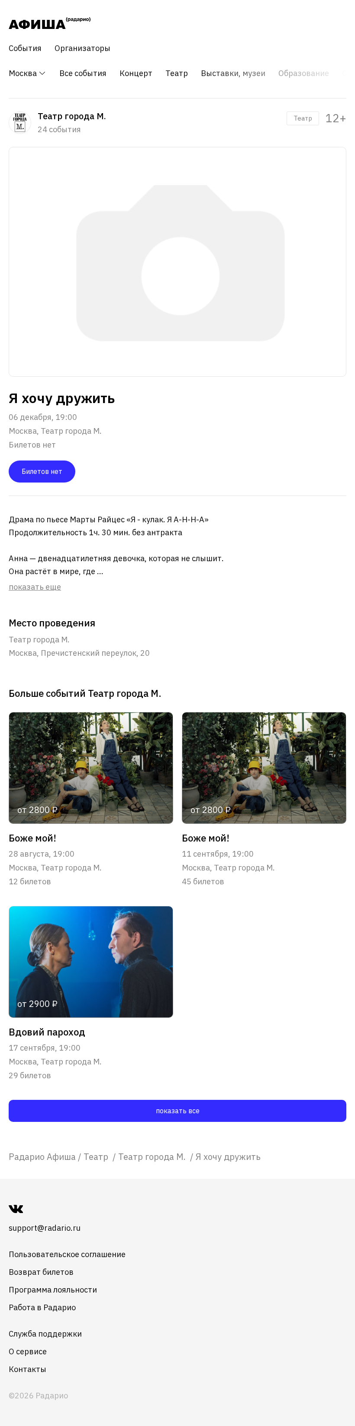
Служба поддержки (45, 1333)
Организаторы (82, 48)
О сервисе (28, 1351)
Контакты (27, 1369)
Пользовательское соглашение (67, 1254)
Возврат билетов (41, 1272)
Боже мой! (32, 838)
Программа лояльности (53, 1289)
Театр (176, 73)
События (25, 48)
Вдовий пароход (47, 1032)
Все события (82, 73)
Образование (303, 73)
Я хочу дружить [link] (228, 1156)
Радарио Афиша (42, 1156)
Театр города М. (153, 1156)
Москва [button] (24, 73)
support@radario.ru (45, 1227)
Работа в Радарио (42, 1307)
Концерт (135, 73)
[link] (42, 1156)
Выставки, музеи (233, 73)
